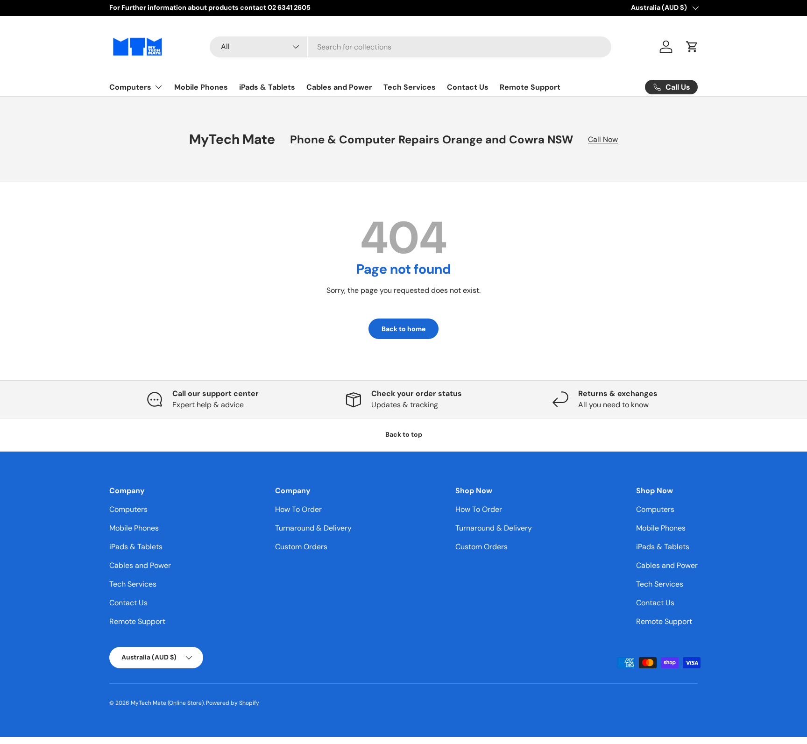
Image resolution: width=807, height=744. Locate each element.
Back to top (403, 434)
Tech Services (409, 87)
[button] (692, 46)
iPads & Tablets (267, 87)
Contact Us (467, 87)
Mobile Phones (201, 87)
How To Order (298, 509)
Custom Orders (301, 547)
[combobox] (410, 46)
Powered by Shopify (232, 703)
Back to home (403, 329)
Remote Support (530, 87)
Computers (130, 87)
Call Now (603, 139)
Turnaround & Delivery (313, 528)
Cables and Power (339, 87)
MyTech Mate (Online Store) (167, 703)
